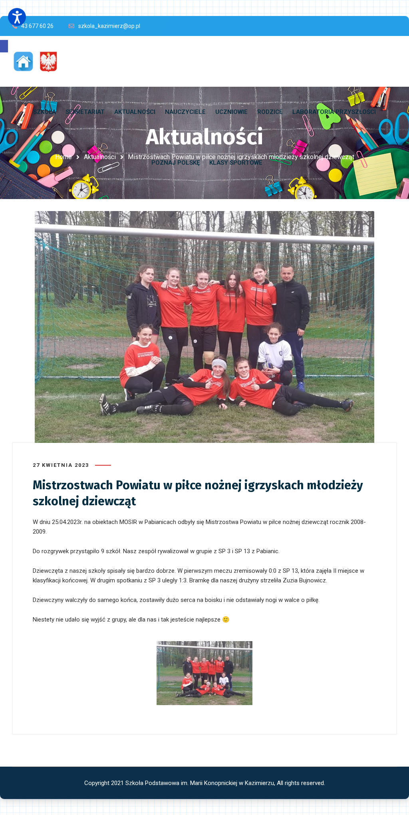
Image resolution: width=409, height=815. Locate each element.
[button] (4, 46)
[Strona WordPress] (39, 61)
